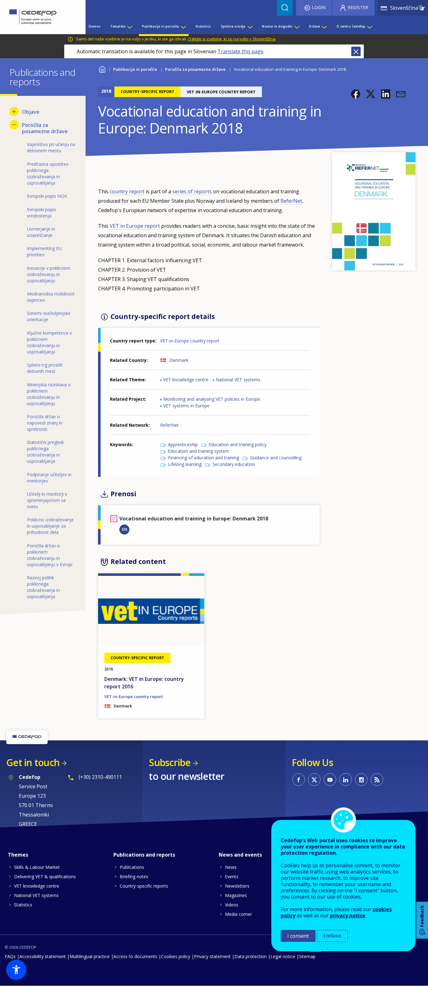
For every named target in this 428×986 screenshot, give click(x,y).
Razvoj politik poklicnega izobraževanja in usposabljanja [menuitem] (43, 587)
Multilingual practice (90, 956)
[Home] (38, 17)
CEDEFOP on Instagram (361, 779)
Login (319, 7)
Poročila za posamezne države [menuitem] (45, 128)
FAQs (10, 956)
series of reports (192, 191)
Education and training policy (238, 444)
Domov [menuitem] (94, 26)
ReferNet (291, 200)
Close (356, 51)
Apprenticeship (183, 444)
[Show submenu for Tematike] (129, 26)
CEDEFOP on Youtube (330, 779)
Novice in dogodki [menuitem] (277, 26)
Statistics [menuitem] (203, 26)
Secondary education (233, 464)
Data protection (250, 956)
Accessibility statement (42, 956)
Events (231, 876)
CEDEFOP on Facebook (298, 779)
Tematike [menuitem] (118, 26)
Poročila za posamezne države (195, 69)
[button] (355, 94)
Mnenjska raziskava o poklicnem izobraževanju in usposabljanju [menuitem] (49, 394)
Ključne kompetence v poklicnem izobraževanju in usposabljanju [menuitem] (49, 342)
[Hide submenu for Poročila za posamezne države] (14, 124)
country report (127, 191)
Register (358, 7)
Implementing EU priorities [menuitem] (44, 251)
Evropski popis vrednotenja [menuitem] (41, 212)
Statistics (23, 905)
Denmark (179, 360)
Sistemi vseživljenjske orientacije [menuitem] (48, 316)
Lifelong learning (184, 464)
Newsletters (237, 886)
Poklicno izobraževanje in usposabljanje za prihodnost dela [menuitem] (50, 526)
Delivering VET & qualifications (45, 876)
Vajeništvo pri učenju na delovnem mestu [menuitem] (51, 147)
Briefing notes (134, 876)
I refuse (332, 935)
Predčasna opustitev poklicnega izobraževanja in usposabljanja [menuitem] (47, 173)
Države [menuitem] (314, 26)
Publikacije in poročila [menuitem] (160, 26)
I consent (298, 935)
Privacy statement (212, 956)
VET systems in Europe (186, 406)
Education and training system (198, 451)
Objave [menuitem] (30, 111)
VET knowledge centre (185, 380)
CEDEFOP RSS (377, 779)
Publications (132, 867)
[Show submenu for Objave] (14, 111)
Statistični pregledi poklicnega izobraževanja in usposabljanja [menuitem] (45, 451)
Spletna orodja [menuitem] (233, 26)
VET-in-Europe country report (189, 341)
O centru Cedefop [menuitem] (351, 26)
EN (124, 529)
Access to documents (135, 956)
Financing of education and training (203, 458)
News (231, 867)
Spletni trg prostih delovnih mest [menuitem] (45, 368)
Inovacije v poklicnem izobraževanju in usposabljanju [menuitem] (48, 274)
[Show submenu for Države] (324, 26)
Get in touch (33, 762)
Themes (18, 854)
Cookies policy (175, 956)
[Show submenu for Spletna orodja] (249, 26)
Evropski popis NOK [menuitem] (47, 196)
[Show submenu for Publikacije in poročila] (183, 26)
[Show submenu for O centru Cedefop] (369, 26)
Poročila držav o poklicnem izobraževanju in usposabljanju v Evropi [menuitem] (49, 555)
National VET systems (238, 380)
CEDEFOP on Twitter (314, 779)
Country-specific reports (144, 886)
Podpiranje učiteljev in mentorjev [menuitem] (49, 478)
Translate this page (240, 51)
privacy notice (347, 915)
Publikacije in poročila (135, 69)
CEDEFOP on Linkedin (345, 779)
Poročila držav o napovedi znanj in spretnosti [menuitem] (44, 423)
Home (102, 68)
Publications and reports (144, 854)
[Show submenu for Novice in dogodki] (296, 26)
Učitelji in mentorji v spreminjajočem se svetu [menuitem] (47, 500)
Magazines (236, 895)
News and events (240, 854)
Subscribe (170, 762)
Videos (231, 905)
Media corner (238, 914)
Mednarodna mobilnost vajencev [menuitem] (51, 297)
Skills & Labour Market (37, 867)
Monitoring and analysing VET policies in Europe (211, 399)
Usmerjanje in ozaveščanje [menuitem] (41, 232)
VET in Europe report (135, 225)
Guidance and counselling (275, 458)
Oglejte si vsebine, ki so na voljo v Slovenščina (231, 39)
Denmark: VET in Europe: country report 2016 (144, 683)
